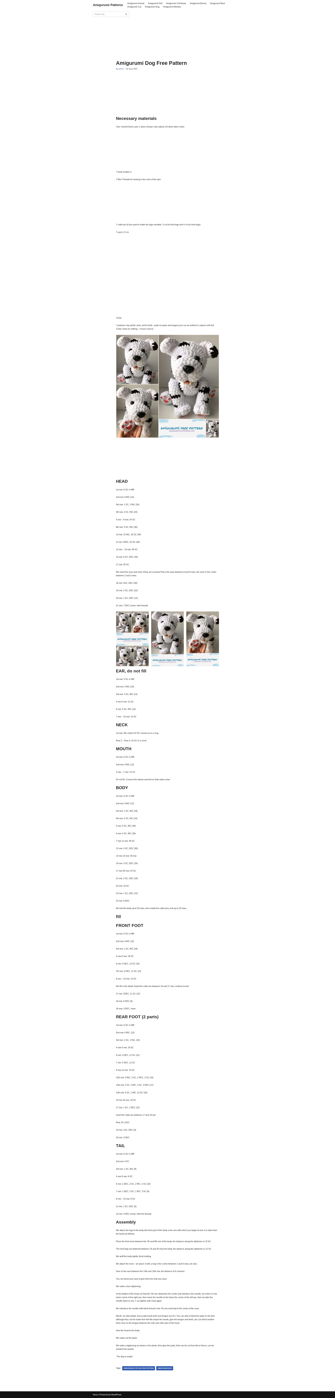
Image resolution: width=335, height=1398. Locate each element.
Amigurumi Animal (135, 3)
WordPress (116, 1395)
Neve (95, 1395)
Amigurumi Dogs (165, 1368)
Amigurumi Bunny (198, 3)
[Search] (126, 14)
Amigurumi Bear (217, 3)
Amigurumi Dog (152, 7)
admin (121, 69)
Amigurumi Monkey (172, 7)
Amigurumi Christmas (176, 3)
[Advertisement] (167, 34)
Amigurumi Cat (134, 7)
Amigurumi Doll (155, 3)
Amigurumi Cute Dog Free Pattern (139, 1368)
